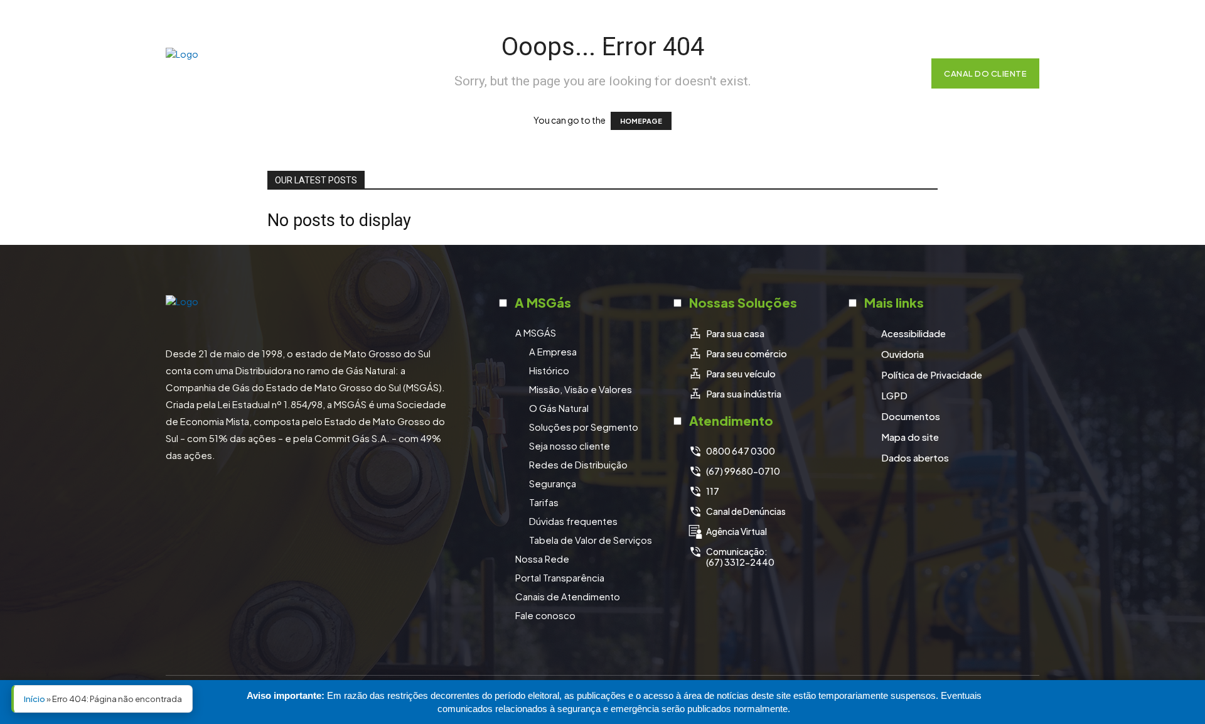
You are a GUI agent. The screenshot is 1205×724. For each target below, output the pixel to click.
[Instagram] (964, 20)
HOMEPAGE (641, 121)
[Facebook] (932, 20)
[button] (902, 73)
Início (34, 699)
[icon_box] (726, 333)
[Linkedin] (995, 20)
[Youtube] (1026, 20)
